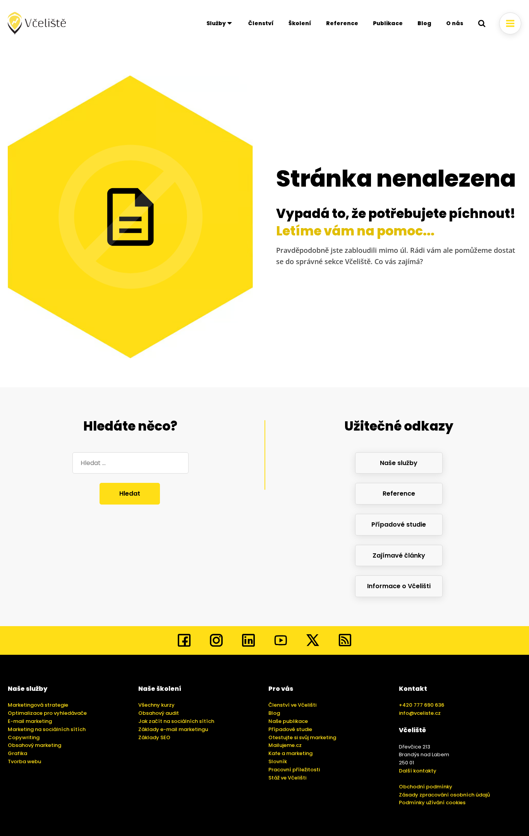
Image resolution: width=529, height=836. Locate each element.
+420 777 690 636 (421, 705)
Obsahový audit (158, 713)
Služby (216, 23)
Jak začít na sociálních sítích (176, 721)
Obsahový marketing (34, 745)
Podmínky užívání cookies (432, 802)
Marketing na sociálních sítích (47, 729)
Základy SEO (154, 737)
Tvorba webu (24, 761)
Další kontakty (417, 770)
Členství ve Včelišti (292, 705)
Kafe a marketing (290, 753)
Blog (424, 23)
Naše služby (398, 462)
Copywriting (24, 737)
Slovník (277, 761)
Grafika (17, 753)
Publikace (388, 23)
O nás (454, 23)
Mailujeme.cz (285, 745)
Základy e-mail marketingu (173, 729)
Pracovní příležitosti (294, 769)
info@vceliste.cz (420, 713)
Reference (342, 23)
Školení (300, 23)
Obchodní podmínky (425, 786)
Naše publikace (288, 721)
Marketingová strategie (38, 705)
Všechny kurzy (156, 705)
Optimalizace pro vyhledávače (47, 713)
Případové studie (398, 524)
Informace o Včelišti (399, 586)
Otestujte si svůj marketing (302, 737)
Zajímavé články (399, 555)
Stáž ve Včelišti (287, 777)
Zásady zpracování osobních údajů (444, 794)
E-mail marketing (30, 721)
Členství (261, 23)
